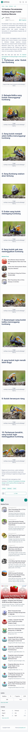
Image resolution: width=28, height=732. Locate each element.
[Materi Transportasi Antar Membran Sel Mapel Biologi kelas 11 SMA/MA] (4, 614)
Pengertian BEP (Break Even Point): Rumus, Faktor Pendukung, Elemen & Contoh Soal (17, 684)
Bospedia (5, 2)
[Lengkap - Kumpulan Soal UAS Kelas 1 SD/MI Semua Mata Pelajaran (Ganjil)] (14, 598)
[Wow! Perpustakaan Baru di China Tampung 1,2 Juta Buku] (4, 283)
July (16, 713)
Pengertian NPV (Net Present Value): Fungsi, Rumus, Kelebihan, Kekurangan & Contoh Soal (16, 639)
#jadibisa (4, 696)
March (3, 710)
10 (10, 696)
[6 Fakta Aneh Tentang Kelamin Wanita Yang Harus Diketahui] (4, 270)
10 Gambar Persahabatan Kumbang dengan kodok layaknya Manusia (14, 56)
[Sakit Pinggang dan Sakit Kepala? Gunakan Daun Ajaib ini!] (4, 537)
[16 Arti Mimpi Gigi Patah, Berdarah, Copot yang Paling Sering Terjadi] (4, 563)
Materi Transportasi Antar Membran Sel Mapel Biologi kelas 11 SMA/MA (16, 612)
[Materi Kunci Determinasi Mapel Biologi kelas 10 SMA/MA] (4, 632)
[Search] (23, 2)
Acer (21, 699)
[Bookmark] (3, 493)
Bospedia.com (22, 727)
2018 (24, 696)
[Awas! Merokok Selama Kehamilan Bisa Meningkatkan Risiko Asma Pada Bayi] (4, 263)
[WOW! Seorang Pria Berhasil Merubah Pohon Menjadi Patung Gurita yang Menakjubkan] (4, 575)
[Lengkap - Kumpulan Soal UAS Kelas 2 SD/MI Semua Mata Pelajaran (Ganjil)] (4, 623)
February (17, 710)
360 (7, 699)
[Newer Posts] (25, 500)
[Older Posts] (2, 500)
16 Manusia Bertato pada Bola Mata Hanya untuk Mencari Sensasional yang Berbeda (16, 549)
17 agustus (17, 696)
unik (15, 488)
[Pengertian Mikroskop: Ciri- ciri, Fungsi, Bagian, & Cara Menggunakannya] (4, 668)
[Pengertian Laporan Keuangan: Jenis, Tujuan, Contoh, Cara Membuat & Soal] (4, 659)
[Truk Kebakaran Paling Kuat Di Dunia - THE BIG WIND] (4, 277)
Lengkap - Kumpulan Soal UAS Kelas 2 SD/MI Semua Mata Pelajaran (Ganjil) (16, 621)
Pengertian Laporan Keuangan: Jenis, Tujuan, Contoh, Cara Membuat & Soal (16, 657)
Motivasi (9, 488)
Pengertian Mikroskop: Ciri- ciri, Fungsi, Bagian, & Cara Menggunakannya (16, 666)
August (3, 713)
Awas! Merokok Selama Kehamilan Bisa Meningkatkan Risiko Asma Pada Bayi (17, 261)
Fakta (4, 488)
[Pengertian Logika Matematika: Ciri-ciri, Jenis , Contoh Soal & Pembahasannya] (4, 650)
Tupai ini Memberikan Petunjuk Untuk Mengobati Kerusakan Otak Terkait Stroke (16, 523)
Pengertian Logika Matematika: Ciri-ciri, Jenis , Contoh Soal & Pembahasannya (16, 648)
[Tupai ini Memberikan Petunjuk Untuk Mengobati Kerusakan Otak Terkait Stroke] (4, 523)
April (16, 715)
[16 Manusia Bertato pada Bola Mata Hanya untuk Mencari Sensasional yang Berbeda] (4, 549)
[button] (22, 20)
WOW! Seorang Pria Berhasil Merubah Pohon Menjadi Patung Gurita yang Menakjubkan (16, 574)
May (3, 715)
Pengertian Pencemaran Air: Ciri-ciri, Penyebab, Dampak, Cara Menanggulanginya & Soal (16, 675)
